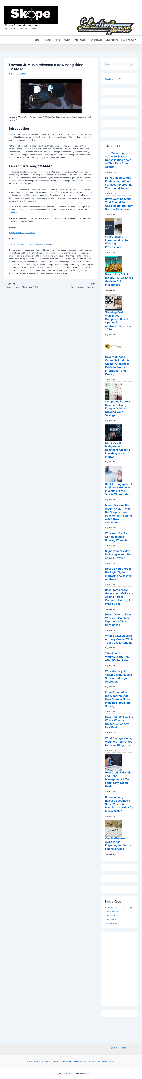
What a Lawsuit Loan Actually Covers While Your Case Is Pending (119, 639)
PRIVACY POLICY (109, 1061)
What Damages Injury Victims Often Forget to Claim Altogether (119, 741)
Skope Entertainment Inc (21, 25)
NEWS (47, 1061)
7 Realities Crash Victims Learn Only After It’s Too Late (117, 656)
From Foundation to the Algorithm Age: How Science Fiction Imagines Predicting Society (118, 698)
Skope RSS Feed (111, 915)
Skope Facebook (112, 911)
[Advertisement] (121, 968)
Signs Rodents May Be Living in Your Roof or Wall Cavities (119, 554)
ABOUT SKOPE (94, 1061)
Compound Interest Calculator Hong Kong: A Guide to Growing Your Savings (117, 407)
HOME (29, 1061)
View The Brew (111, 923)
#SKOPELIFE (66, 1061)
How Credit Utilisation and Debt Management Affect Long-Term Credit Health (119, 778)
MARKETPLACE (79, 1061)
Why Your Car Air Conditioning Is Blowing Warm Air (116, 536)
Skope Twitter (110, 919)
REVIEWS (55, 1061)
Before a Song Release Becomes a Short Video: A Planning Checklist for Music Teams (119, 803)
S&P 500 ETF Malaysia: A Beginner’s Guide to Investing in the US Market (117, 449)
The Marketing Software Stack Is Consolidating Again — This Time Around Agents (118, 159)
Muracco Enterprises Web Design (118, 907)
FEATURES (38, 1061)
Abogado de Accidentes (117, 1048)
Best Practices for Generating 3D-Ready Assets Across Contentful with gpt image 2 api (119, 596)
